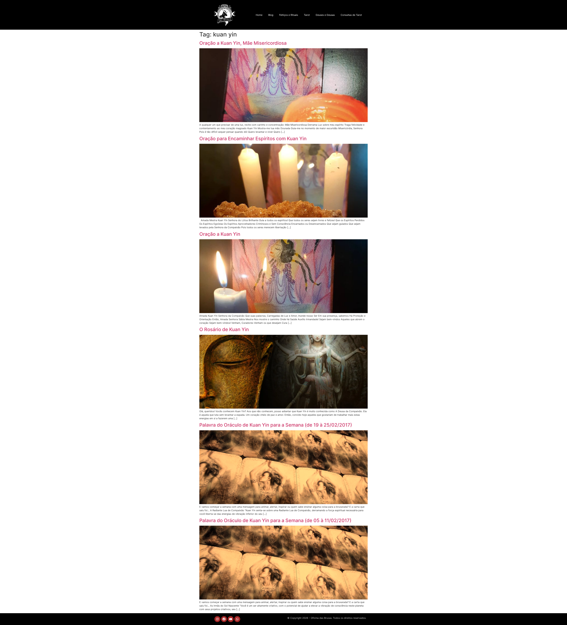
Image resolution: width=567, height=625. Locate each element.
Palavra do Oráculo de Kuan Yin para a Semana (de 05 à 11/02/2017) (275, 520)
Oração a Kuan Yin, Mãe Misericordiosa (243, 43)
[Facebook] (224, 619)
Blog (270, 14)
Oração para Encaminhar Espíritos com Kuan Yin (253, 138)
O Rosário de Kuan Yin (224, 329)
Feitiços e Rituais (288, 14)
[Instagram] (217, 619)
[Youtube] (231, 619)
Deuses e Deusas (325, 14)
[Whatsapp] (237, 619)
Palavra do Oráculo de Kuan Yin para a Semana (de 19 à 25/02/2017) (275, 425)
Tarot (307, 14)
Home (259, 14)
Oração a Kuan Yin (219, 234)
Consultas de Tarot (351, 14)
